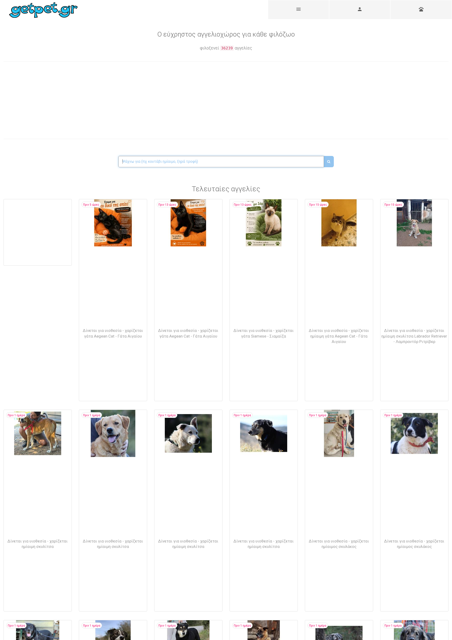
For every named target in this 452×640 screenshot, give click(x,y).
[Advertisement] (114, 100)
